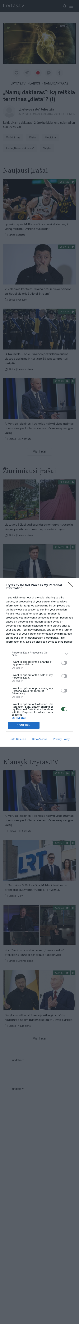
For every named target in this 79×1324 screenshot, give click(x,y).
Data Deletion (18, 738)
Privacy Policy (61, 738)
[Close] (71, 585)
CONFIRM (24, 725)
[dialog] (39, 662)
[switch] (64, 663)
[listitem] (39, 654)
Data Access (39, 738)
